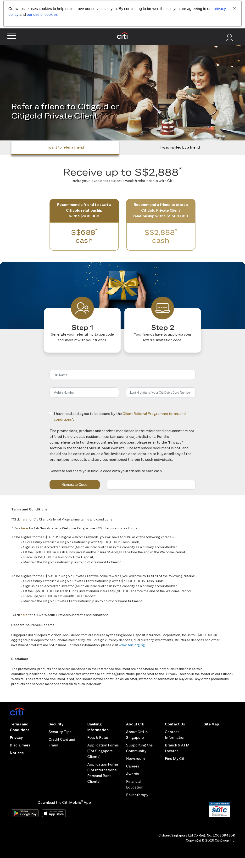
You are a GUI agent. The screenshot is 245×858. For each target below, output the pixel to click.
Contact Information (175, 734)
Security (56, 724)
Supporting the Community (139, 748)
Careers (132, 766)
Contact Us (175, 724)
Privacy (16, 737)
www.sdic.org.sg (132, 645)
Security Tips (60, 731)
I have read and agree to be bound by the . (120, 419)
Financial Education (134, 784)
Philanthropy (137, 795)
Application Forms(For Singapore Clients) (103, 751)
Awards (132, 774)
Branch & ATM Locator (177, 748)
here (24, 519)
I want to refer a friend (65, 147)
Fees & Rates (98, 737)
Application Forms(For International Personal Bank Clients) (103, 773)
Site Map (211, 724)
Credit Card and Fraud (62, 742)
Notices (17, 753)
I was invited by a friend (180, 147)
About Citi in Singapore (137, 734)
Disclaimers (20, 745)
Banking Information (98, 727)
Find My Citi (175, 758)
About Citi (135, 724)
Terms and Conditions (19, 727)
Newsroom (135, 758)
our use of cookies (42, 14)
